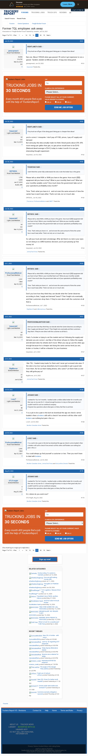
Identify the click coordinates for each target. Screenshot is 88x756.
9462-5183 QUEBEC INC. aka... (49, 607)
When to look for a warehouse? (48, 622)
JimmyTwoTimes (32, 251)
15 (30, 35)
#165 (81, 263)
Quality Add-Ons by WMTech (44, 750)
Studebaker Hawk (35, 604)
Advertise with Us (26, 727)
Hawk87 (40, 681)
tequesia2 (30, 67)
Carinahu (41, 575)
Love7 (13, 399)
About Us (14, 724)
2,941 (20, 279)
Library (12, 727)
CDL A (48, 102)
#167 (81, 316)
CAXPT (51, 201)
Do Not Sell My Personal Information (22, 733)
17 (37, 35)
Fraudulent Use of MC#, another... (48, 596)
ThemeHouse (56, 752)
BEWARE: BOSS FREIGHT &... (48, 617)
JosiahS (36, 31)
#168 (81, 389)
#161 (81, 41)
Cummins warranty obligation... (47, 692)
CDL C (69, 102)
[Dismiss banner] (78, 4)
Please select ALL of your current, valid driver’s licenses (59, 98)
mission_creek (34, 664)
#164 (81, 209)
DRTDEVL (13, 171)
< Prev (14, 35)
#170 (81, 471)
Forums (24, 12)
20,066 (20, 57)
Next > (49, 35)
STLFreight (13, 481)
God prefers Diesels (62, 463)
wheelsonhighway (35, 581)
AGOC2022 (43, 609)
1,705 (20, 177)
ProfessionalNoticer (40, 201)
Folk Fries (41, 624)
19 (44, 35)
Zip (46, 79)
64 (21, 137)
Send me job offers (63, 107)
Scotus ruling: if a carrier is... (47, 573)
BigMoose (13, 368)
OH (21, 64)
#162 (81, 121)
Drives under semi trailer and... (49, 686)
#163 (81, 162)
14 (26, 35)
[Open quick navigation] (82, 24)
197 (21, 405)
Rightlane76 (30, 309)
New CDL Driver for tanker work (47, 679)
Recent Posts (21, 18)
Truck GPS (52, 12)
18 (40, 35)
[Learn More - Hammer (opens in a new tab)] (44, 4)
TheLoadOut (44, 669)
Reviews (63, 12)
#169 (81, 433)
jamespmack (13, 51)
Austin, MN (18, 185)
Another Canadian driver (34, 425)
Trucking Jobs (38, 12)
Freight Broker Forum (19, 31)
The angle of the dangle (48, 667)
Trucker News (27, 724)
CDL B (58, 102)
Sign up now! (45, 559)
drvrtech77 (42, 687)
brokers (41, 415)
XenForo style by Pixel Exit (44, 749)
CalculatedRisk (34, 645)
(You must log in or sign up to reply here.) (15, 548)
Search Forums (10, 18)
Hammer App (22, 729)
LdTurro (39, 675)
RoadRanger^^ (33, 594)
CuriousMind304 (34, 639)
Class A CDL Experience (54, 88)
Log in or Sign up (77, 10)
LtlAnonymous (41, 309)
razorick (40, 694)
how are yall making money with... (50, 578)
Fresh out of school (43, 673)
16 (33, 35)
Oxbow (39, 598)
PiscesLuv (30, 201)
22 (21, 374)
